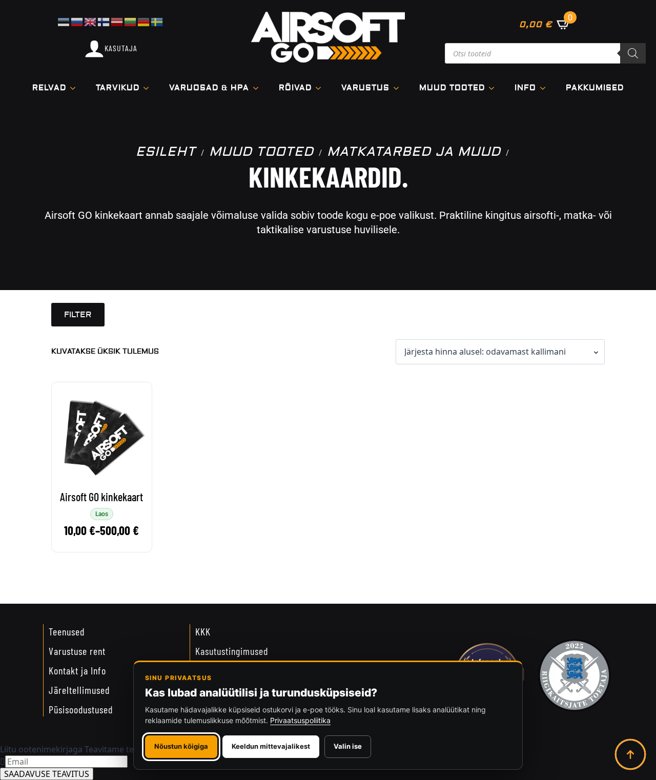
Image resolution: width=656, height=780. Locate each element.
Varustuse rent (77, 651)
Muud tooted (452, 88)
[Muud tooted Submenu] (494, 88)
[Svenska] (157, 21)
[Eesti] (64, 21)
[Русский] (77, 21)
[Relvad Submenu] (76, 88)
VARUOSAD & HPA (209, 88)
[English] (90, 21)
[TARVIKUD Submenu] (149, 88)
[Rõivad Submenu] (321, 88)
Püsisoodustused (81, 709)
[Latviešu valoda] (117, 21)
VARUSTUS (365, 88)
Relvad (49, 88)
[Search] (633, 53)
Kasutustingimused (231, 651)
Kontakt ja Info (77, 670)
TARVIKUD (117, 88)
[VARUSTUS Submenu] (399, 88)
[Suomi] (104, 21)
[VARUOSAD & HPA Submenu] (259, 88)
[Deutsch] (144, 21)
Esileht (166, 152)
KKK (203, 631)
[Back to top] (630, 754)
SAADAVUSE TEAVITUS (46, 773)
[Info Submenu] (546, 88)
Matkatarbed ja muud (414, 152)
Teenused (67, 631)
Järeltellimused (79, 690)
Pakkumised (595, 88)
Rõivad (295, 88)
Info (525, 88)
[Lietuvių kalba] (130, 21)
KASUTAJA (121, 48)
